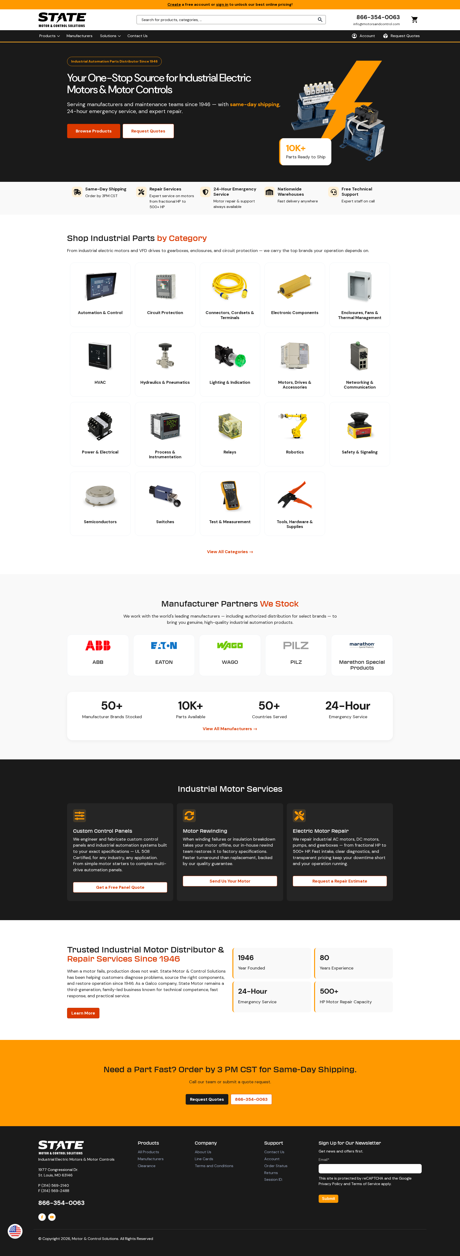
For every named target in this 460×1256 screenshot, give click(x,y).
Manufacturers (151, 1158)
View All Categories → (230, 552)
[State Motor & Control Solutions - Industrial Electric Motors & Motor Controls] (61, 1147)
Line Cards (204, 1158)
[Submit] (320, 19)
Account (272, 1158)
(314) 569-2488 (55, 1190)
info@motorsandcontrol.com (376, 24)
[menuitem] (49, 36)
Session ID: (273, 1179)
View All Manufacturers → (230, 729)
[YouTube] (52, 1217)
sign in (222, 4)
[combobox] (231, 19)
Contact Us (274, 1151)
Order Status (276, 1165)
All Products (148, 1151)
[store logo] (62, 19)
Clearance (146, 1165)
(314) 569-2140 (55, 1185)
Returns (271, 1172)
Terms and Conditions (214, 1165)
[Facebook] (42, 1217)
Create (174, 4)
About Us (203, 1151)
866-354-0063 (378, 17)
